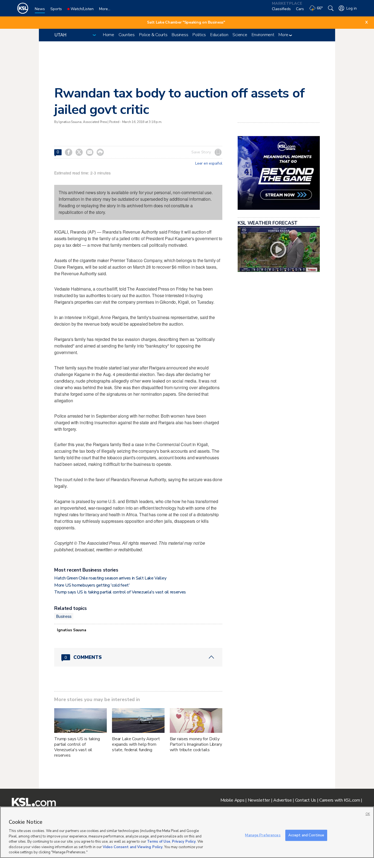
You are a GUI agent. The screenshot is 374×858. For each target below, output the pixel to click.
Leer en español (208, 163)
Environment (263, 35)
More (283, 35)
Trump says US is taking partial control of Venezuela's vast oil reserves (120, 592)
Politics (199, 35)
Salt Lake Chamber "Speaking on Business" (186, 22)
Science (239, 35)
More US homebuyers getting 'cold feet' (92, 585)
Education (219, 35)
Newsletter (259, 800)
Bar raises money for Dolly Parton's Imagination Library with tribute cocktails (196, 744)
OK (368, 814)
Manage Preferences (262, 835)
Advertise (282, 800)
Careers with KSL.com (339, 800)
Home (108, 35)
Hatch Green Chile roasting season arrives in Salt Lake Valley (110, 578)
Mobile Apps (232, 800)
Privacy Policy (184, 841)
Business (180, 35)
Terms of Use (158, 841)
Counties (127, 35)
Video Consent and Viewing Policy (133, 847)
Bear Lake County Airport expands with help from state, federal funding (136, 744)
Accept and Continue (306, 835)
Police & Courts (153, 35)
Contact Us (305, 800)
